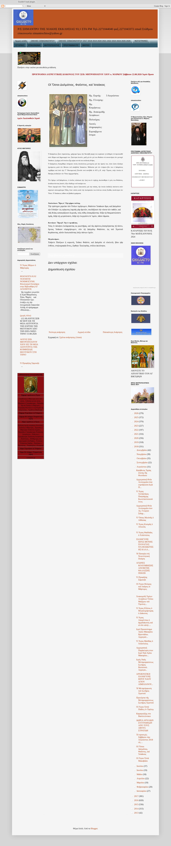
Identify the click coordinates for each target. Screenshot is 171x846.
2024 (136, 421)
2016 (136, 800)
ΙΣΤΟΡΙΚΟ (19, 45)
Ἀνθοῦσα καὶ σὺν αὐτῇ (32, 401)
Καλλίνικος (25, 439)
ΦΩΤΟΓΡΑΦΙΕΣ (141, 41)
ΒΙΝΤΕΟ (85, 45)
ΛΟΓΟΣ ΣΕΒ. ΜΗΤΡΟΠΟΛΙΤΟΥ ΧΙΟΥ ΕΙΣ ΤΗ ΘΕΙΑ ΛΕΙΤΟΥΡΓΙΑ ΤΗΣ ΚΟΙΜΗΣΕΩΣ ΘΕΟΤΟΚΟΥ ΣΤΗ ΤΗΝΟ (29, 347)
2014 (136, 809)
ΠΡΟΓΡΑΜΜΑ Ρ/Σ (70, 45)
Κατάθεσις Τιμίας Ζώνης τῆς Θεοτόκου (143, 473)
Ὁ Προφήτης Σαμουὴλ (29, 363)
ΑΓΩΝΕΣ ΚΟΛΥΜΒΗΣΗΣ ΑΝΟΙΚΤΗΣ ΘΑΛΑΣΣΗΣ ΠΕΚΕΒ (144, 568)
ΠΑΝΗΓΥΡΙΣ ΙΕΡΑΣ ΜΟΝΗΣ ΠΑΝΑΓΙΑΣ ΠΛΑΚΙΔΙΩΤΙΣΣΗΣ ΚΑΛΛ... (144, 544)
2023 (136, 426)
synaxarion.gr (30, 458)
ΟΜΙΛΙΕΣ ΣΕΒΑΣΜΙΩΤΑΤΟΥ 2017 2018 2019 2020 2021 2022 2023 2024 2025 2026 (95, 41)
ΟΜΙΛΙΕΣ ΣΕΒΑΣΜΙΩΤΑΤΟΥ (43, 41)
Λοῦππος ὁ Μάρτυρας (26, 428)
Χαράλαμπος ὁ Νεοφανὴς (35, 445)
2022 (136, 430)
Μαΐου (140, 774)
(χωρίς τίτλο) (25, 315)
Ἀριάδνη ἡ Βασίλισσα (35, 410)
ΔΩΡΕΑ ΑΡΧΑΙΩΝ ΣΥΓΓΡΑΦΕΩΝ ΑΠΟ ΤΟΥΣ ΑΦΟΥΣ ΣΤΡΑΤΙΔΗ (144, 725)
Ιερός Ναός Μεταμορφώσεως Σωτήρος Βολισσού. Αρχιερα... (144, 664)
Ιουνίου (140, 770)
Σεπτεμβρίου (142, 462)
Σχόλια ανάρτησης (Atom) (70, 337)
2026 (136, 413)
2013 (136, 813)
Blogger (94, 828)
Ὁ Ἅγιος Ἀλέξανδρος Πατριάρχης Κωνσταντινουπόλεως (144, 496)
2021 (136, 434)
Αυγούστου (142, 467)
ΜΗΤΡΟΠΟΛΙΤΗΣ (51, 45)
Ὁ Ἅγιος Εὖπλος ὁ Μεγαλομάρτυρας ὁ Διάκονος (144, 610)
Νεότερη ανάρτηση (57, 332)
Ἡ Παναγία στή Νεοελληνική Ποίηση (143, 556)
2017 (136, 796)
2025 (136, 417)
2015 (136, 804)
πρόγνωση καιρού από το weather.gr (144, 287)
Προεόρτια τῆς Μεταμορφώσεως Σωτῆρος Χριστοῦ (145, 700)
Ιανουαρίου (142, 791)
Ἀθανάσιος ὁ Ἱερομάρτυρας (27, 403)
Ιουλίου (140, 766)
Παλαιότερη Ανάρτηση (112, 332)
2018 (136, 446)
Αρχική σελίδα (21, 41)
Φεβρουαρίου (143, 787)
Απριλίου (141, 778)
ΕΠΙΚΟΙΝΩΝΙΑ (34, 45)
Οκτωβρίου (142, 458)
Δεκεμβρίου (142, 450)
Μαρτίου (141, 782)
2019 (136, 442)
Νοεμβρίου (142, 454)
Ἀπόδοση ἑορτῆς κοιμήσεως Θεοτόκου (30, 425)
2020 (136, 438)
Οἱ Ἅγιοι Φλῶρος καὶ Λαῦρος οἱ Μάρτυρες (143, 586)
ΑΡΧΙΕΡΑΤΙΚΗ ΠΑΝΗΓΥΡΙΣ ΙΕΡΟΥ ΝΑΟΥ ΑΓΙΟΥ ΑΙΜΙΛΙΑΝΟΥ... (144, 679)
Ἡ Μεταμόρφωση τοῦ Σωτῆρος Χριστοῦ (144, 691)
